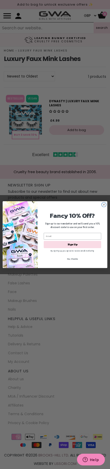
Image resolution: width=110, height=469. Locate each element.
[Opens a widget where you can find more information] (91, 460)
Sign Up (72, 244)
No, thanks (72, 258)
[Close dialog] (104, 204)
